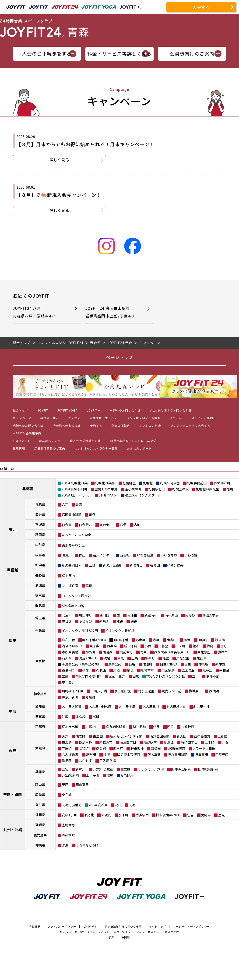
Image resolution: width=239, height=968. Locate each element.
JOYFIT (43, 410)
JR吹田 (90, 754)
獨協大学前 (210, 615)
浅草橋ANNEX (72, 646)
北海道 (27, 488)
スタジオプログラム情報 (144, 418)
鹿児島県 (40, 835)
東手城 (67, 794)
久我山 (101, 670)
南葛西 (107, 652)
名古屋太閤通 (71, 706)
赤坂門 (106, 815)
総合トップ (20, 410)
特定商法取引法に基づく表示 (123, 926)
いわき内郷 (169, 555)
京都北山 (91, 726)
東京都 (40, 660)
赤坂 (156, 639)
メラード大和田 (203, 748)
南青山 (171, 639)
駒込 (130, 670)
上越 (92, 565)
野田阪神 (137, 748)
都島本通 (85, 742)
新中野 (220, 664)
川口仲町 (85, 615)
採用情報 (19, 448)
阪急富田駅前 (177, 754)
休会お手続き (121, 425)
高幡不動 (212, 676)
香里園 (67, 760)
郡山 (82, 555)
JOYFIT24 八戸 (34, 312)
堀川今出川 (70, 726)
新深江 (169, 742)
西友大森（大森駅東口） (172, 652)
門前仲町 (126, 652)
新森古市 (105, 742)
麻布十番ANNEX (94, 639)
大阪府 (40, 748)
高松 (118, 805)
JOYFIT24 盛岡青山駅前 (109, 312)
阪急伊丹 (127, 775)
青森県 (40, 504)
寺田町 (67, 748)
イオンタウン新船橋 (119, 630)
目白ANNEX (168, 664)
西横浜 (214, 691)
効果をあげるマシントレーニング (133, 441)
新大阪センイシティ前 (126, 736)
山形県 (40, 544)
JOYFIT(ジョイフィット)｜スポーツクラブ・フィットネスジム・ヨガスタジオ (128, 932)
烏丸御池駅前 (116, 726)
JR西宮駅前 (70, 775)
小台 (147, 646)
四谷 (132, 664)
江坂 (106, 754)
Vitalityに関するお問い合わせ (171, 410)
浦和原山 (171, 615)
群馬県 (40, 605)
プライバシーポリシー (62, 926)
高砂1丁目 (69, 815)
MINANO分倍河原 (88, 676)
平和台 (224, 670)
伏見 (156, 726)
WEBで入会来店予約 (27, 433)
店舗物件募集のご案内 (49, 448)
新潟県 (40, 565)
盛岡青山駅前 (71, 514)
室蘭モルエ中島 (106, 489)
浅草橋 (220, 639)
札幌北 (148, 483)
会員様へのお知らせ (67, 425)
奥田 (65, 784)
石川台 (67, 658)
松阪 (96, 716)
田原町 (202, 639)
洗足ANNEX (87, 658)
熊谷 (119, 621)
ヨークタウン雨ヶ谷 (76, 595)
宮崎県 (40, 824)
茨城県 (40, 585)
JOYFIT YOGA (67, 410)
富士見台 (188, 670)
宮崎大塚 (68, 825)
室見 (221, 815)
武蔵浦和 (150, 615)
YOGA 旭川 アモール (76, 495)
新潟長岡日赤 (71, 565)
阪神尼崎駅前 (208, 769)
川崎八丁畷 (99, 691)
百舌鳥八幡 (107, 760)
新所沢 (104, 621)
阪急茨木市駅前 (128, 754)
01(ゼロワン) (108, 495)
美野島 (206, 815)
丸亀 (132, 805)
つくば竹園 (70, 585)
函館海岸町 (222, 483)
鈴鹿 (65, 716)
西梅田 (156, 748)
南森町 (80, 736)
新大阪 (181, 736)
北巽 (225, 742)
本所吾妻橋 (70, 652)
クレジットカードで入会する (190, 425)
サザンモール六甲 (151, 769)
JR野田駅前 (176, 748)
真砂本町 (68, 835)
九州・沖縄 (12, 829)
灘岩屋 (125, 769)
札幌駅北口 (156, 489)
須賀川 (67, 555)
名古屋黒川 (151, 706)
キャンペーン (22, 418)
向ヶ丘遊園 (146, 691)
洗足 (107, 658)
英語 (112, 937)
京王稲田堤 (122, 691)
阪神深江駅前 (181, 769)
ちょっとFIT (21, 441)
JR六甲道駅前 (103, 769)
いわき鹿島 (145, 555)
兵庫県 (40, 771)
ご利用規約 (90, 926)
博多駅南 (142, 815)
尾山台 (202, 658)
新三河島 (130, 646)
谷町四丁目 (189, 742)
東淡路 (67, 742)
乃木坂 (140, 639)
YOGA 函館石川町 (74, 489)
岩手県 (40, 514)
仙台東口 (105, 524)
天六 (65, 736)
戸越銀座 (204, 652)
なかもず (85, 760)
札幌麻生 (129, 483)
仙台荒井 (85, 524)
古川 (137, 524)
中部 (12, 711)
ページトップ (119, 357)
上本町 (209, 742)
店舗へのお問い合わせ (28, 425)
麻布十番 (68, 639)
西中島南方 (202, 736)
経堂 (165, 658)
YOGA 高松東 (98, 805)
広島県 (40, 794)
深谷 (133, 621)
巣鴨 (116, 670)
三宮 (65, 769)
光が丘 (207, 670)
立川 (195, 676)
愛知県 (40, 706)
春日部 (67, 621)
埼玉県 (40, 618)
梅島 (210, 646)
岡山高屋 (82, 784)
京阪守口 (221, 754)
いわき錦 (190, 555)
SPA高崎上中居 (73, 605)
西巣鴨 (112, 646)
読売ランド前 (171, 691)
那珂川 (123, 815)
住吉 (190, 815)
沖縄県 (40, 845)
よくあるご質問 (202, 418)
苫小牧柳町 (133, 489)
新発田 (155, 565)
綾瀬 (196, 646)
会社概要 (35, 926)
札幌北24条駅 (105, 483)
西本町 (118, 748)
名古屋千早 (127, 706)
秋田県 (40, 534)
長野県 (40, 575)
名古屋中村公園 (100, 706)
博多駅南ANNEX (168, 815)
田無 (135, 676)
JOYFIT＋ (93, 410)
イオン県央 (175, 565)
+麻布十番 (120, 639)
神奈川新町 (70, 697)
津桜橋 (80, 716)
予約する (96, 425)
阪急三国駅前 (159, 736)
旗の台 (223, 652)
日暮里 (163, 646)
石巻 (123, 524)
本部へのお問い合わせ (125, 410)
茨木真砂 (154, 754)
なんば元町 (70, 754)
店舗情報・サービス (103, 418)
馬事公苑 (114, 664)
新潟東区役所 (112, 565)
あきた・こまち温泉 (76, 534)
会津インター (102, 555)
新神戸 (80, 769)
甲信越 (12, 570)
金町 (223, 646)
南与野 (190, 615)
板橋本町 (147, 670)
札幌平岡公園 (170, 483)
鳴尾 (110, 775)
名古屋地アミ (176, 706)
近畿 (12, 750)
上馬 (134, 658)
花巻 (92, 514)
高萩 (88, 585)
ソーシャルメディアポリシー (191, 926)
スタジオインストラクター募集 (96, 448)
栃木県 (40, 595)
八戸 (65, 504)
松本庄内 (68, 575)
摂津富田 (201, 754)
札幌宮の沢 (180, 489)
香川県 (40, 804)
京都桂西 (187, 726)
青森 (79, 504)
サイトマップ (157, 926)
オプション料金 (150, 425)
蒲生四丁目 (128, 742)
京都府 (40, 726)
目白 (187, 664)
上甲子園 (92, 775)
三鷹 (65, 676)
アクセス (74, 418)
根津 (187, 639)
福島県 (40, 555)
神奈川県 (40, 693)
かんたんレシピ (49, 441)
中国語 (125, 937)
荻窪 (85, 670)
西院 (170, 726)
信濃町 (147, 664)
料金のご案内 (49, 418)
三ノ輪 (180, 646)
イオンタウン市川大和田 (80, 630)
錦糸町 (90, 652)
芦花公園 (182, 658)
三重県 (40, 716)
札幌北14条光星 (207, 489)
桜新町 (150, 658)
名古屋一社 (201, 706)
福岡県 (40, 814)
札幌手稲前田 (197, 483)
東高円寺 (68, 670)
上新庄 (222, 736)
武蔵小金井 (117, 676)
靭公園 (101, 748)
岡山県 (40, 784)
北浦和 (67, 615)
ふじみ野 (85, 621)
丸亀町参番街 (71, 805)
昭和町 (84, 748)
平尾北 (89, 815)
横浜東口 (195, 691)
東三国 (98, 736)
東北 (12, 529)
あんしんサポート (139, 448)
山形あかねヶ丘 (73, 545)
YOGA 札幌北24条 (75, 483)
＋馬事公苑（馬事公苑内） (81, 664)
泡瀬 (65, 845)
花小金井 (68, 682)
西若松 (125, 555)
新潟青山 (136, 565)
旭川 (230, 489)
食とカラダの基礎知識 (85, 441)
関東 (12, 640)
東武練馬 (168, 670)
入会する (201, 7)
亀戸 (143, 652)
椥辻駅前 (139, 726)
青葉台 (90, 697)
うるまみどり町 (87, 845)
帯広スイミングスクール (143, 495)
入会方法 (176, 418)
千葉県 (40, 630)
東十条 (94, 646)
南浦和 (132, 615)
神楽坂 (203, 664)
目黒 (120, 658)
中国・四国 (12, 794)
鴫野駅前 (150, 742)
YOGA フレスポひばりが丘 (165, 676)
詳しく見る (59, 159)
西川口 (104, 615)
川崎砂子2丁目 (72, 691)
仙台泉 (67, 524)
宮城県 (40, 524)
